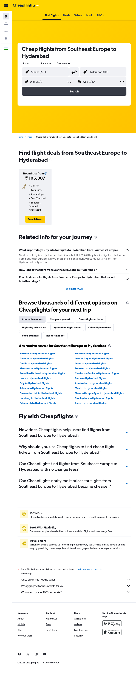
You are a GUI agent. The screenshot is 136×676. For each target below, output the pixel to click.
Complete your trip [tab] (60, 319)
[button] (6, 5)
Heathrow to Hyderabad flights (37, 353)
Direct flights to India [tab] (91, 319)
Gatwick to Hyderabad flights (36, 358)
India (29, 137)
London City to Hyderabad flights (94, 358)
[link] (35, 219)
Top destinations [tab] (55, 335)
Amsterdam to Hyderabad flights (93, 383)
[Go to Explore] (6, 38)
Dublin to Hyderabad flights (36, 363)
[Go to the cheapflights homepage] (26, 5)
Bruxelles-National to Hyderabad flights (42, 373)
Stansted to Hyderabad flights (92, 353)
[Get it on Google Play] (111, 623)
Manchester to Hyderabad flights (38, 368)
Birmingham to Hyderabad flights (94, 398)
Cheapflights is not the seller (38, 579)
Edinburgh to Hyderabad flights (38, 403)
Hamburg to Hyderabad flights (37, 398)
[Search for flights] (6, 16)
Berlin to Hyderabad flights (90, 378)
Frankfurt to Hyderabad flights (92, 368)
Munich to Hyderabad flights (91, 388)
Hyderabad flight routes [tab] (67, 327)
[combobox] (64, 63)
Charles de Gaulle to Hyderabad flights (97, 373)
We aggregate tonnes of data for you (42, 586)
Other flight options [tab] (99, 327)
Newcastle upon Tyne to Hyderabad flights (99, 393)
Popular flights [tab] (30, 335)
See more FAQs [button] (74, 288)
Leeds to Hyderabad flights (35, 378)
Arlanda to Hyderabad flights (36, 388)
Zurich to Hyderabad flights (90, 403)
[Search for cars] (6, 31)
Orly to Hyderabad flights (34, 383)
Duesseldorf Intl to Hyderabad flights (41, 393)
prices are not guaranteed (89, 569)
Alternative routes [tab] (32, 319)
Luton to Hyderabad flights (90, 363)
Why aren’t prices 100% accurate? (41, 592)
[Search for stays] (6, 23)
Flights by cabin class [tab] (34, 327)
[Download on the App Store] (111, 632)
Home (20, 137)
